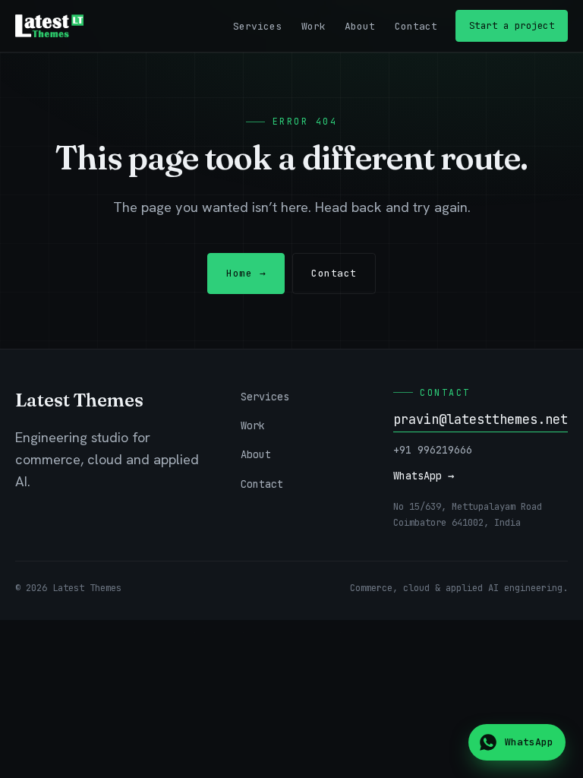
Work (313, 26)
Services (257, 26)
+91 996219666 (432, 450)
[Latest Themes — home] (49, 25)
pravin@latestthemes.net (480, 419)
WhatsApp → (423, 475)
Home (246, 273)
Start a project (512, 25)
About (360, 26)
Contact (416, 26)
